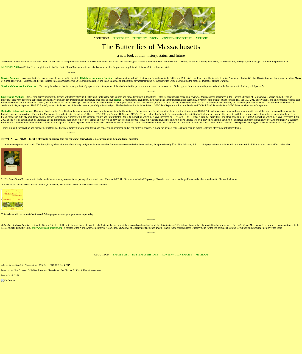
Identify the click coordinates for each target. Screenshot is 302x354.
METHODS (202, 38)
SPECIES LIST (121, 38)
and (12, 97)
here (117, 99)
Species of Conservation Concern (18, 86)
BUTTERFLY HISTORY (145, 38)
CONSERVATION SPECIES (177, 38)
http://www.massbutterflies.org (47, 228)
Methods (20, 97)
